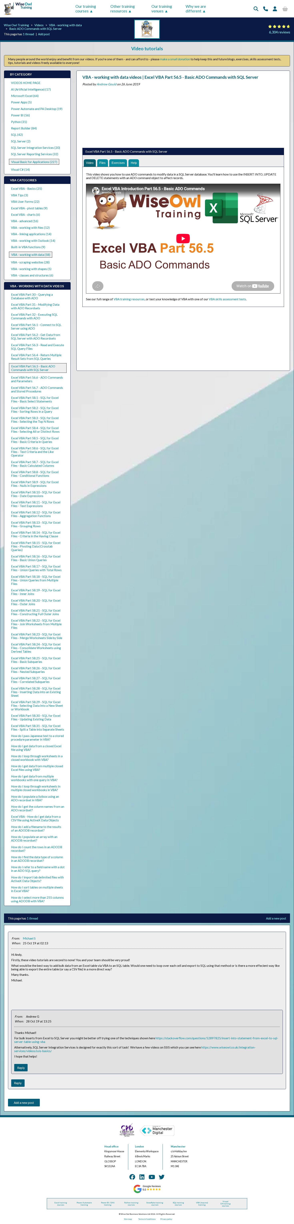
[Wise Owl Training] (16, 15)
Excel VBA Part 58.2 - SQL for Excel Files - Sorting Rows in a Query (35, 409)
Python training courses (131, 1204)
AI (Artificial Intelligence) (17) (31, 89)
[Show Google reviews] (147, 1192)
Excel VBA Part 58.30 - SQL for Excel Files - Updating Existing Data (35, 717)
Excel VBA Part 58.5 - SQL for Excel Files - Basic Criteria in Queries (35, 440)
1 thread (28, 34)
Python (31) (19, 122)
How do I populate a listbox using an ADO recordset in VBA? (35, 798)
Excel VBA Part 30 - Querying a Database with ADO (32, 296)
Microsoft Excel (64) (25, 96)
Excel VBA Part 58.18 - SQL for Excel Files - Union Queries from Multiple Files (35, 580)
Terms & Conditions (147, 1219)
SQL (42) (17, 134)
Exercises (118, 162)
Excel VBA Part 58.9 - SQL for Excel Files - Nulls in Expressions (35, 483)
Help (134, 162)
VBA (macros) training (202, 1204)
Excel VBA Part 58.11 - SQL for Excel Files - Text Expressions (35, 504)
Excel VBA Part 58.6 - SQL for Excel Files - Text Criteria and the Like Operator (35, 451)
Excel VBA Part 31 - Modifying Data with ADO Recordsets (35, 306)
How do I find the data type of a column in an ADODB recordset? (37, 858)
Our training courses (85, 8)
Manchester (178, 1146)
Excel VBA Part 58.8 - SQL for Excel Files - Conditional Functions (35, 473)
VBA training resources (129, 299)
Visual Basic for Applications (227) (34, 162)
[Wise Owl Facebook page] (132, 1177)
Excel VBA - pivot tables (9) (29, 208)
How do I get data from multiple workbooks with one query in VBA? (34, 778)
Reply (21, 1068)
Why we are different (196, 8)
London (139, 1146)
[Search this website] (256, 9)
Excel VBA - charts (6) (25, 214)
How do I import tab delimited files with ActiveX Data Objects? (37, 879)
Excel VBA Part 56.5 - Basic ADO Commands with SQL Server (33, 368)
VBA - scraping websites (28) (30, 262)
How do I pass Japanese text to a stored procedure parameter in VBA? (37, 737)
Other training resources (122, 8)
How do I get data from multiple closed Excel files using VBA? (37, 767)
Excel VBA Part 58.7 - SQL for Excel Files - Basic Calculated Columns (35, 463)
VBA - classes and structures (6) (32, 275)
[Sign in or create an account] (275, 9)
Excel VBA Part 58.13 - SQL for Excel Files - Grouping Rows (35, 524)
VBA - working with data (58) (30, 254)
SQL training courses (178, 1204)
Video (89, 162)
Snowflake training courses (154, 1204)
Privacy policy (166, 1219)
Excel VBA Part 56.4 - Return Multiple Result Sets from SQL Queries (36, 356)
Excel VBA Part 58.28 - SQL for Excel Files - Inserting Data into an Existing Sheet (36, 692)
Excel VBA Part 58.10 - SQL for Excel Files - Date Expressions (35, 494)
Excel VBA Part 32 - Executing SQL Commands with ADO (34, 316)
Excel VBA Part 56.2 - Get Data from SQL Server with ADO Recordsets (35, 336)
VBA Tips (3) (19, 195)
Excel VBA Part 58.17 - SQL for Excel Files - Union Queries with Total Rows (36, 568)
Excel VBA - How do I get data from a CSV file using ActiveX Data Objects (36, 818)
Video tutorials (147, 48)
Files (102, 162)
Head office (111, 1146)
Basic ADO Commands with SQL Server (35, 28)
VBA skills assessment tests (227, 299)
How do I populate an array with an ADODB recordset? (34, 838)
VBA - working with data (65, 25)
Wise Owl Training (16, 25)
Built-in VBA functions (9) (28, 247)
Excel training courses (60, 1204)
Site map (128, 1219)
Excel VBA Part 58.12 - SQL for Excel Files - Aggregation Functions (35, 514)
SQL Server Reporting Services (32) (34, 154)
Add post (44, 34)
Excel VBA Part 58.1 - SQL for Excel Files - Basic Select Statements (35, 399)
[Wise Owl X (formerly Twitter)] (162, 1177)
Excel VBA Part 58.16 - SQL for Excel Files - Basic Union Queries (35, 558)
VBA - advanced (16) (24, 221)
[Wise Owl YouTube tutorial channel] (152, 1177)
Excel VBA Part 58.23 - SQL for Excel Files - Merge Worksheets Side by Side (36, 636)
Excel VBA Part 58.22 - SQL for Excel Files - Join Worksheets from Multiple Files (36, 624)
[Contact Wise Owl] (265, 9)
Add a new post (276, 918)
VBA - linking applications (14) (31, 234)
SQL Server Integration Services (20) (35, 147)
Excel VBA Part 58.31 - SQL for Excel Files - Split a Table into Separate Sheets (37, 727)
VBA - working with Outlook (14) (33, 240)
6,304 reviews (279, 32)
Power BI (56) (20, 115)
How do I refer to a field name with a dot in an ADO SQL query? (38, 868)
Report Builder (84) (24, 128)
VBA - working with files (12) (30, 227)
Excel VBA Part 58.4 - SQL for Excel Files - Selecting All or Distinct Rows (35, 429)
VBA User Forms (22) (25, 201)
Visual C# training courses (225, 1203)
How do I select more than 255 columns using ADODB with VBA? (37, 899)
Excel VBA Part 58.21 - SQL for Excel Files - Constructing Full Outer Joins (35, 612)
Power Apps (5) (21, 102)
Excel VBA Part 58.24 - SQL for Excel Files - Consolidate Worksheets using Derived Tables (36, 647)
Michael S (29, 938)
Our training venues (161, 8)
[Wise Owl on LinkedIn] (141, 1177)
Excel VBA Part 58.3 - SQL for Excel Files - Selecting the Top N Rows (35, 419)
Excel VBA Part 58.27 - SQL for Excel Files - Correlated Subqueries (35, 680)
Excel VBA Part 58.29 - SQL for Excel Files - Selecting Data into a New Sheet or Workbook (37, 705)
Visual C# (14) (20, 169)
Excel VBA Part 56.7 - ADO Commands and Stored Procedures (37, 389)
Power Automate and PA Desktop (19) (36, 109)
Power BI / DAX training (107, 1204)
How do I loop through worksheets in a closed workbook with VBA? (37, 757)
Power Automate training (84, 1204)
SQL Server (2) (20, 141)
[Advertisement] (183, 116)
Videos (39, 25)
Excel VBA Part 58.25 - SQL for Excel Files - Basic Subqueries (35, 659)
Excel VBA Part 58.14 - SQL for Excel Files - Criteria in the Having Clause (35, 534)
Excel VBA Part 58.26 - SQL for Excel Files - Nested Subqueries (35, 670)
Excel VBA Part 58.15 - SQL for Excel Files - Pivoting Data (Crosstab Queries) (35, 546)
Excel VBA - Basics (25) (26, 188)
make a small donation (175, 59)
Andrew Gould (106, 84)
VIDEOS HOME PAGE (25, 83)
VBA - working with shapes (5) (31, 269)
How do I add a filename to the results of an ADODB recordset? (36, 828)
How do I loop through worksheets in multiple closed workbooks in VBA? (35, 788)
